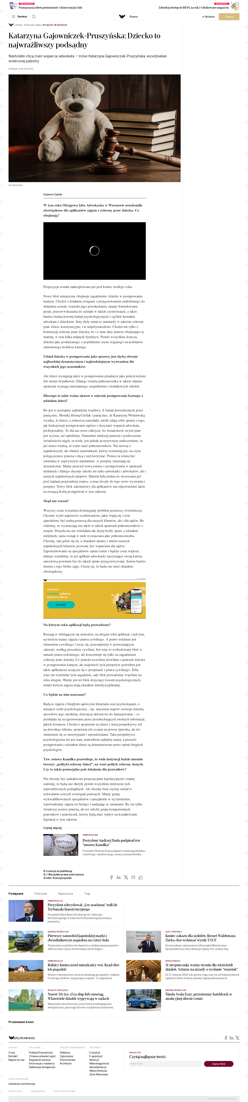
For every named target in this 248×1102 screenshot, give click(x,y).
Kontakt (13, 1056)
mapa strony (16, 1091)
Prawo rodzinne (90, 835)
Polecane (40, 893)
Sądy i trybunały (173, 932)
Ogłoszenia (66, 1056)
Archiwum (66, 1063)
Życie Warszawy (99, 1074)
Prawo (134, 17)
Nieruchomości (172, 961)
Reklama (65, 1052)
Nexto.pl (94, 1059)
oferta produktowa (64, 1091)
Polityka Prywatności (41, 1052)
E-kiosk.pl (95, 1052)
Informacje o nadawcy (41, 1063)
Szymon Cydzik (52, 194)
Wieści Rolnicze (98, 1070)
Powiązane (16, 893)
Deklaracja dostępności (42, 1067)
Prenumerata (67, 1059)
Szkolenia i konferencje (22, 1083)
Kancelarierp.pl (98, 1067)
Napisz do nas (17, 1059)
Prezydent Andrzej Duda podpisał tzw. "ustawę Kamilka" (112, 842)
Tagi (87, 893)
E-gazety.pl (96, 1056)
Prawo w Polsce (55, 901)
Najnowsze (65, 893)
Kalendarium (38, 1091)
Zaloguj (229, 16)
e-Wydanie (208, 16)
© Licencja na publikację (57, 871)
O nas (12, 1052)
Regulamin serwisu (40, 1059)
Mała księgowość (99, 1063)
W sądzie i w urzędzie (55, 25)
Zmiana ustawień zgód (42, 1056)
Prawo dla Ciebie (32, 25)
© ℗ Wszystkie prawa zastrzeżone (63, 874)
